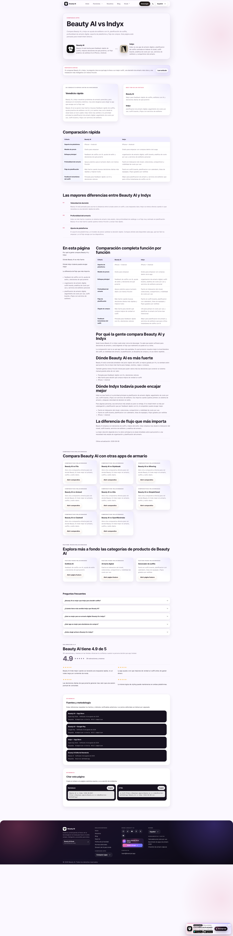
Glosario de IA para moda (103, 847)
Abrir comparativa (73, 480)
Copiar (110, 788)
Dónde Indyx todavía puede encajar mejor (75, 265)
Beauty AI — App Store (76, 713)
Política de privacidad (102, 842)
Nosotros (110, 4)
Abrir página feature (74, 575)
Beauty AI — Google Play (76, 726)
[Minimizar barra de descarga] (229, 925)
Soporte (97, 839)
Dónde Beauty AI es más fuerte (73, 259)
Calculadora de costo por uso (157, 839)
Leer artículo (162, 70)
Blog (118, 4)
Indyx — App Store (74, 739)
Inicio (87, 4)
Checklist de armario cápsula (157, 847)
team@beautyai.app (128, 853)
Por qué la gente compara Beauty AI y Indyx (76, 254)
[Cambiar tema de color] (153, 4)
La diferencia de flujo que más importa (76, 271)
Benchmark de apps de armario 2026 (158, 843)
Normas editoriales (101, 844)
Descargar (144, 4)
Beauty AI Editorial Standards (78, 753)
